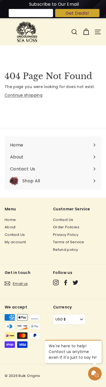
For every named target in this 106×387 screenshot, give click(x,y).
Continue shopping (23, 95)
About (10, 227)
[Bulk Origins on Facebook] (65, 282)
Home (10, 219)
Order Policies (66, 227)
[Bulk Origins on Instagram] (56, 282)
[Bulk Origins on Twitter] (75, 282)
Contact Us (15, 234)
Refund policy (65, 249)
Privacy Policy (65, 234)
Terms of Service (68, 242)
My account (15, 242)
